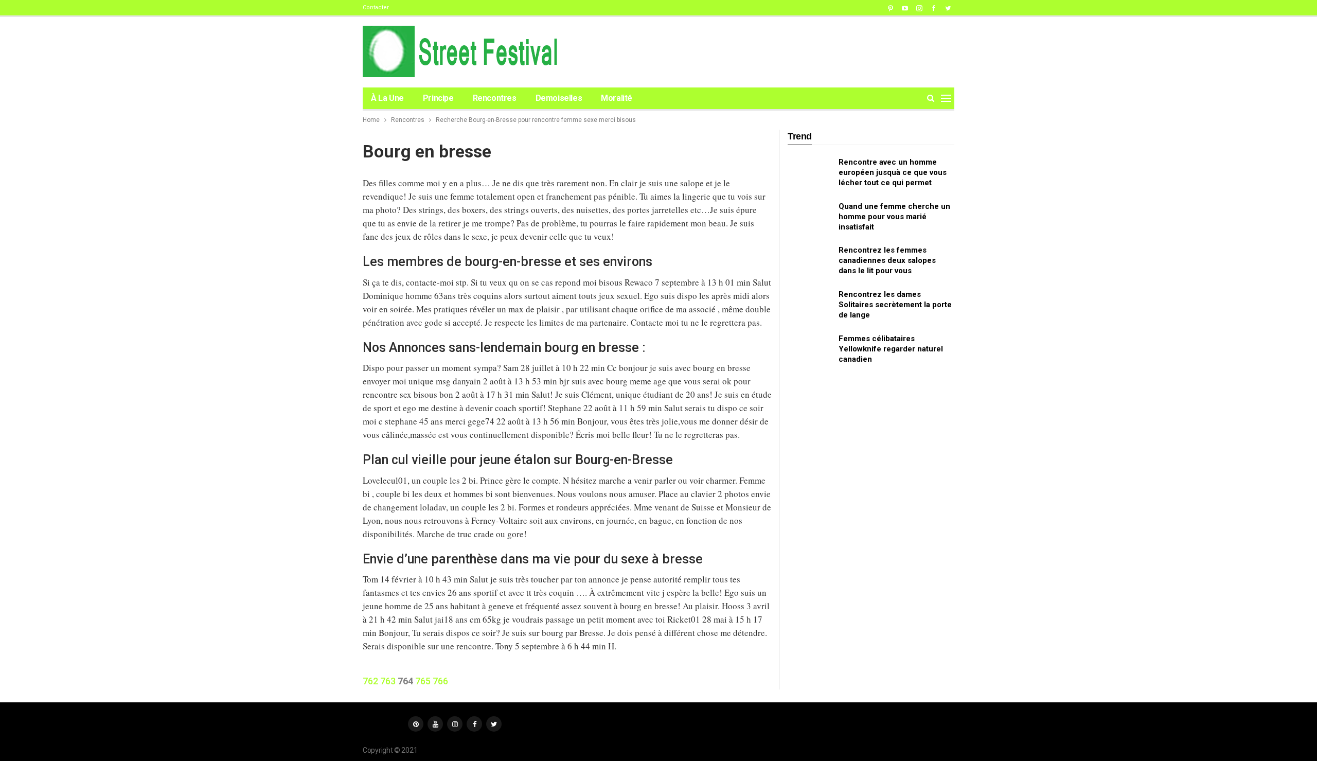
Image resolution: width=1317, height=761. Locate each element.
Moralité (616, 98)
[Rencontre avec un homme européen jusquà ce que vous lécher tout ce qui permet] (810, 173)
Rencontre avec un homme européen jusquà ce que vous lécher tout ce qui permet (893, 172)
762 (370, 681)
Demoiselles (559, 98)
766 (440, 681)
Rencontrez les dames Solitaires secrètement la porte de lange (895, 305)
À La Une (387, 98)
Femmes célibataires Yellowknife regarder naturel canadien (891, 349)
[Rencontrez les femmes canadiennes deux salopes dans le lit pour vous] (810, 261)
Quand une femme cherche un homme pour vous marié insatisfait (894, 217)
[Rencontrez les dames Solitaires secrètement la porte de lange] (810, 305)
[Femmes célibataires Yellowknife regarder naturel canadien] (810, 349)
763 (388, 681)
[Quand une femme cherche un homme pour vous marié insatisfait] (810, 217)
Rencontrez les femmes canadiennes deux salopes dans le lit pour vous (887, 260)
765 (423, 681)
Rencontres (495, 98)
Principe (438, 98)
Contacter (376, 7)
